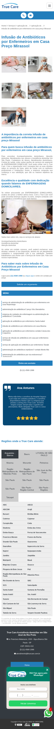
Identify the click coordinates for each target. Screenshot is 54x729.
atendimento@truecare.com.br (28, 654)
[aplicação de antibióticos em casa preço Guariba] (40, 90)
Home (27, 665)
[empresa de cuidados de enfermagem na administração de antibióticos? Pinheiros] (40, 64)
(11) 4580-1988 (16, 276)
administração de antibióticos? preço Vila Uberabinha (23, 309)
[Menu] (49, 5)
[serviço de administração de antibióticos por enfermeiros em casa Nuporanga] (13, 64)
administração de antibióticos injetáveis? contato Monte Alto (25, 350)
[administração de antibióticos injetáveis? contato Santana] (13, 90)
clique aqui (29, 276)
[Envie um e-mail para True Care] (30, 15)
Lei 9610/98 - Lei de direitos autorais (15, 623)
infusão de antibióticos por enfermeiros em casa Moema (24, 326)
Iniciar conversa (28, 703)
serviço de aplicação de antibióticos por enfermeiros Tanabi (25, 345)
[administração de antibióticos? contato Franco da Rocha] (13, 117)
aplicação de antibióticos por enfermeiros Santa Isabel (23, 321)
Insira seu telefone (28, 685)
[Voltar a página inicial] (10, 5)
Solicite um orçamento (27, 284)
